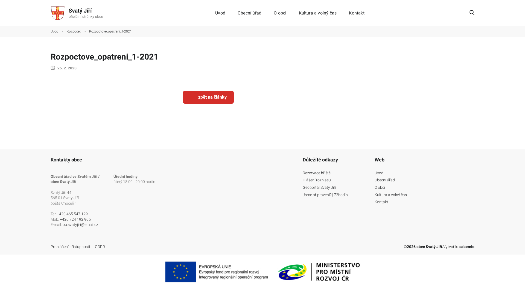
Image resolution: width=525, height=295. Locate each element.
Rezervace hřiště (317, 173)
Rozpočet (74, 31)
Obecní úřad (249, 13)
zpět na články (212, 97)
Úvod (220, 13)
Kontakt (356, 13)
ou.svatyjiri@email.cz (80, 224)
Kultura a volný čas (318, 13)
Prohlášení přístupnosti (70, 246)
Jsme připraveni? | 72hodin (325, 195)
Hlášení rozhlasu (317, 180)
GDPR (100, 246)
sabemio (466, 246)
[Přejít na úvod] (78, 13)
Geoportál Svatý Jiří (319, 187)
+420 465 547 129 (72, 214)
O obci (280, 13)
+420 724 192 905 (75, 219)
